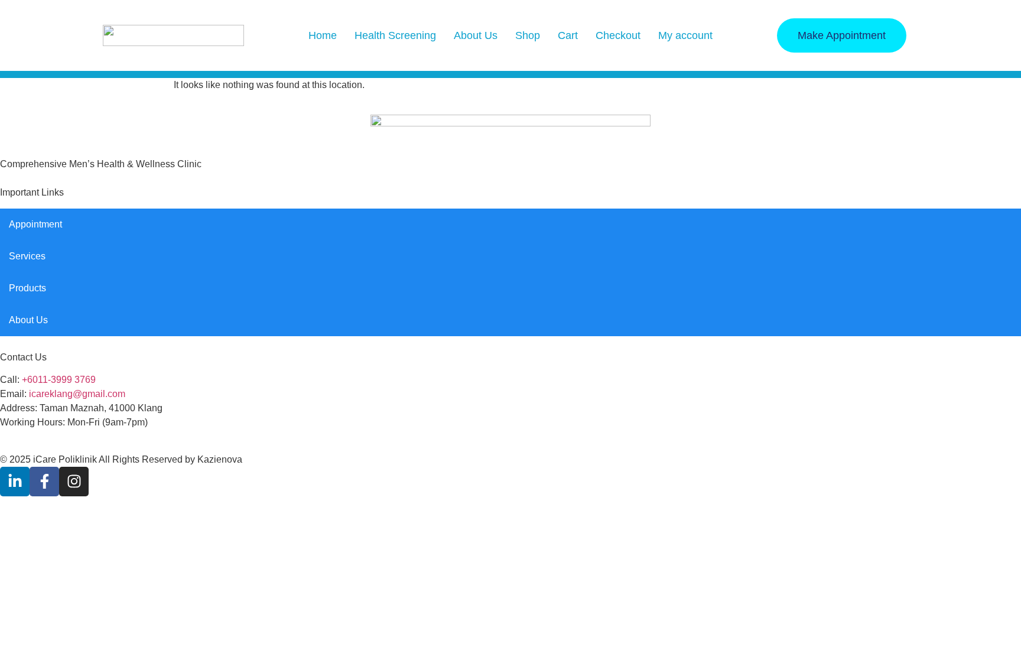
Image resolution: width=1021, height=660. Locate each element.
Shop (527, 35)
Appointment (35, 224)
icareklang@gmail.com (77, 394)
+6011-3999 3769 (59, 380)
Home (322, 35)
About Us (476, 35)
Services (27, 256)
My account (685, 35)
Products (27, 288)
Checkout (618, 35)
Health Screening (395, 35)
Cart (568, 35)
